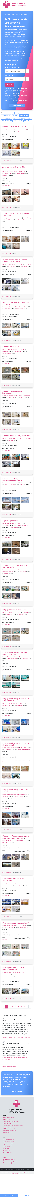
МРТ (13, 14)
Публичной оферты (15, 1173)
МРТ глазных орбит (22, 14)
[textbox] (17, 79)
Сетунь (23, 484)
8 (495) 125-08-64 (17, 105)
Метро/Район (9, 75)
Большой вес (24, 115)
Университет (5, 525)
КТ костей (6, 1148)
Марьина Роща (23, 129)
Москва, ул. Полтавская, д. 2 (9, 883)
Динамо (21, 885)
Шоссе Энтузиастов (9, 927)
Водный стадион (6, 840)
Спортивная (11, 397)
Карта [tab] (27, 1195)
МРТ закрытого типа (23, 118)
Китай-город (5, 175)
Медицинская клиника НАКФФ (14, 610)
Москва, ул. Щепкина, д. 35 (9, 307)
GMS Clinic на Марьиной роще (14, 126)
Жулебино (10, 440)
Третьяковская (20, 173)
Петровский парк (8, 885)
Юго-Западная (25, 747)
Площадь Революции (23, 220)
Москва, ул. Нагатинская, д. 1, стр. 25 (12, 264)
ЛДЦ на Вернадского (10, 521)
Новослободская (6, 353)
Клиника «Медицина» (10, 347)
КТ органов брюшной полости (12, 1145)
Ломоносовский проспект (22, 525)
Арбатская (5, 798)
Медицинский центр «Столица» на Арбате (15, 790)
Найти (9, 84)
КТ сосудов (6, 1147)
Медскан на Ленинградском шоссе (15, 836)
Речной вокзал (21, 840)
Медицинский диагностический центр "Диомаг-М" (14, 653)
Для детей (18, 113)
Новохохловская (12, 658)
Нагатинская (27, 264)
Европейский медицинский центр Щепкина (15, 303)
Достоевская (7, 308)
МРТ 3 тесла (27, 120)
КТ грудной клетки (8, 1139)
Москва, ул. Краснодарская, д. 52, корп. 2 (13, 972)
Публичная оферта (9, 1163)
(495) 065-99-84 (6, 161)
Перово (24, 925)
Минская (6, 573)
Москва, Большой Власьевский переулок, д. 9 (14, 794)
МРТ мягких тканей (9, 1129)
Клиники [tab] (9, 1195)
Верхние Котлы (12, 266)
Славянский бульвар (7, 571)
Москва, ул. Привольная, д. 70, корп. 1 (12, 438)
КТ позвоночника (8, 1141)
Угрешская (25, 612)
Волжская (15, 974)
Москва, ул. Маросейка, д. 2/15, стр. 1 (12, 218)
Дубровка (20, 614)
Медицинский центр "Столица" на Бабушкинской (15, 700)
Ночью (15, 115)
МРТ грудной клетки (9, 1131)
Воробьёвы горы (13, 527)
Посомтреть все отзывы (8, 1066)
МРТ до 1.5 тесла (7, 120)
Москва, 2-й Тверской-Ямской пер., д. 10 (13, 349)
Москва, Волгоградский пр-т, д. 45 (11, 657)
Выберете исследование (12, 67)
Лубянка (10, 220)
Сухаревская (19, 308)
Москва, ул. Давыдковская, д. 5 (10, 570)
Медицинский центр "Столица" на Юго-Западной (15, 744)
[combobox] (17, 71)
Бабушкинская (6, 705)
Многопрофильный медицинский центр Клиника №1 (15, 968)
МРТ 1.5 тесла (18, 120)
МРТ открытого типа (8, 118)
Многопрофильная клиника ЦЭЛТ (15, 923)
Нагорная (24, 266)
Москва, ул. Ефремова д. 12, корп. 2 (11, 395)
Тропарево (8, 749)
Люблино (5, 974)
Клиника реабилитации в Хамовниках (12, 392)
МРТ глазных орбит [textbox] (15, 71)
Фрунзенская (26, 395)
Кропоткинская (19, 796)
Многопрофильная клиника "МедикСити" (13, 879)
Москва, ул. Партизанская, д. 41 (10, 483)
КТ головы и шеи (8, 1143)
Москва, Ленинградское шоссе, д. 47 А (12, 838)
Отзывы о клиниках (9, 1159)
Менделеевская (20, 131)
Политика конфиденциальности (13, 1161)
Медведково (19, 705)
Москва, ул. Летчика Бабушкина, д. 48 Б (12, 703)
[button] (6, 146)
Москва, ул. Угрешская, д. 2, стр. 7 (11, 612)
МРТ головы (7, 1119)
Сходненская (5, 842)
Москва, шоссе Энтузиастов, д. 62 (11, 925)
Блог (4, 1157)
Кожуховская (8, 614)
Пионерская (22, 571)
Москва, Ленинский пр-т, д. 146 (10, 747)
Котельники (28, 438)
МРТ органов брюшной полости (13, 1125)
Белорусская (18, 351)
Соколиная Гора (24, 927)
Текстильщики (26, 657)
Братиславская (6, 976)
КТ (4, 1137)
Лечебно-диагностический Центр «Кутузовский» (15, 566)
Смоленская (5, 796)
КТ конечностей (8, 1152)
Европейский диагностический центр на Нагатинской (14, 261)
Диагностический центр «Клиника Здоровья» (15, 214)
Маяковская (5, 351)
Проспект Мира (23, 307)
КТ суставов (6, 1150)
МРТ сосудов (7, 1127)
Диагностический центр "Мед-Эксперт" (14, 168)
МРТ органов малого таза (11, 1121)
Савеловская (7, 131)
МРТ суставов (7, 1123)
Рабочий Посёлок (10, 484)
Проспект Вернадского (24, 749)
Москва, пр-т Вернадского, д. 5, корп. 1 (12, 523)
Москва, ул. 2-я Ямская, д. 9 (9, 129)
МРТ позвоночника (9, 1117)
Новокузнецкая (6, 173)
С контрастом (6, 115)
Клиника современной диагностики (16, 436)
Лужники (22, 397)
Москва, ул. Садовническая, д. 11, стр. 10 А (13, 171)
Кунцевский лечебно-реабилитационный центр (12, 479)
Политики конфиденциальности (22, 1172)
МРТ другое (6, 1132)
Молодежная (24, 483)
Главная (7, 14)
